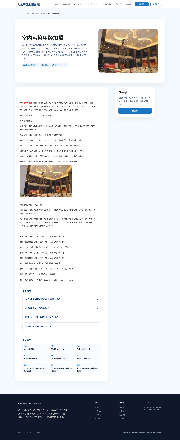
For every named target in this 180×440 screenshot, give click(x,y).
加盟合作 (122, 411)
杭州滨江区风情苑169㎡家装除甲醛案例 (88, 368)
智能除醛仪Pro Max (57, 347)
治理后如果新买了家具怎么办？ (38, 308)
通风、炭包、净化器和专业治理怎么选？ (42, 317)
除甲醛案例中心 (93, 4)
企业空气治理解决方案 (58, 357)
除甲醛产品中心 (79, 4)
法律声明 (39, 432)
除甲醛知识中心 (107, 4)
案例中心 (98, 415)
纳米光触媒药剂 (29, 347)
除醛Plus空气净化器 (83, 347)
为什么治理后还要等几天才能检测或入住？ (43, 299)
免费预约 (142, 4)
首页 (56, 4)
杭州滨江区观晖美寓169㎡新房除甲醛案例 (61, 368)
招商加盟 (128, 4)
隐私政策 (30, 432)
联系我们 (156, 4)
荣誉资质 (122, 418)
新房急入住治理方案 (83, 357)
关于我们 (118, 4)
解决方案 (98, 407)
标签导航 (122, 415)
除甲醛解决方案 (65, 4)
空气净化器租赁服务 (30, 357)
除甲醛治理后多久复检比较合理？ (39, 326)
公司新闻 (42, 13)
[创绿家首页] (31, 4)
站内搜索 (98, 418)
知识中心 (35, 13)
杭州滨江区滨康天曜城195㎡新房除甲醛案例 (35, 368)
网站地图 (20, 432)
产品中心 (98, 411)
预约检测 (135, 111)
